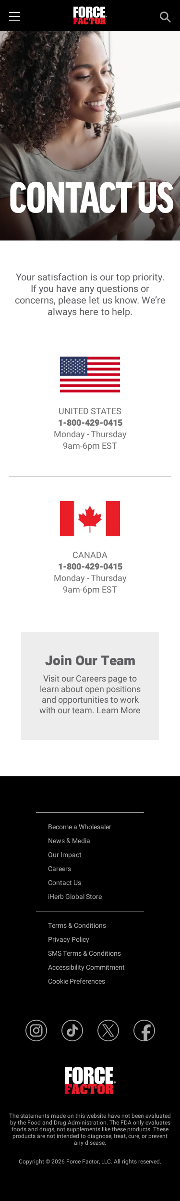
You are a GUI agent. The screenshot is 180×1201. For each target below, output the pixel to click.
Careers (59, 869)
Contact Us (64, 883)
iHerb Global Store (75, 897)
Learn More (118, 710)
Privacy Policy (68, 940)
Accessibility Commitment (86, 967)
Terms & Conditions (77, 926)
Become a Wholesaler (79, 827)
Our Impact (65, 855)
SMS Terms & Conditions (84, 953)
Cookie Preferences (76, 981)
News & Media (69, 841)
